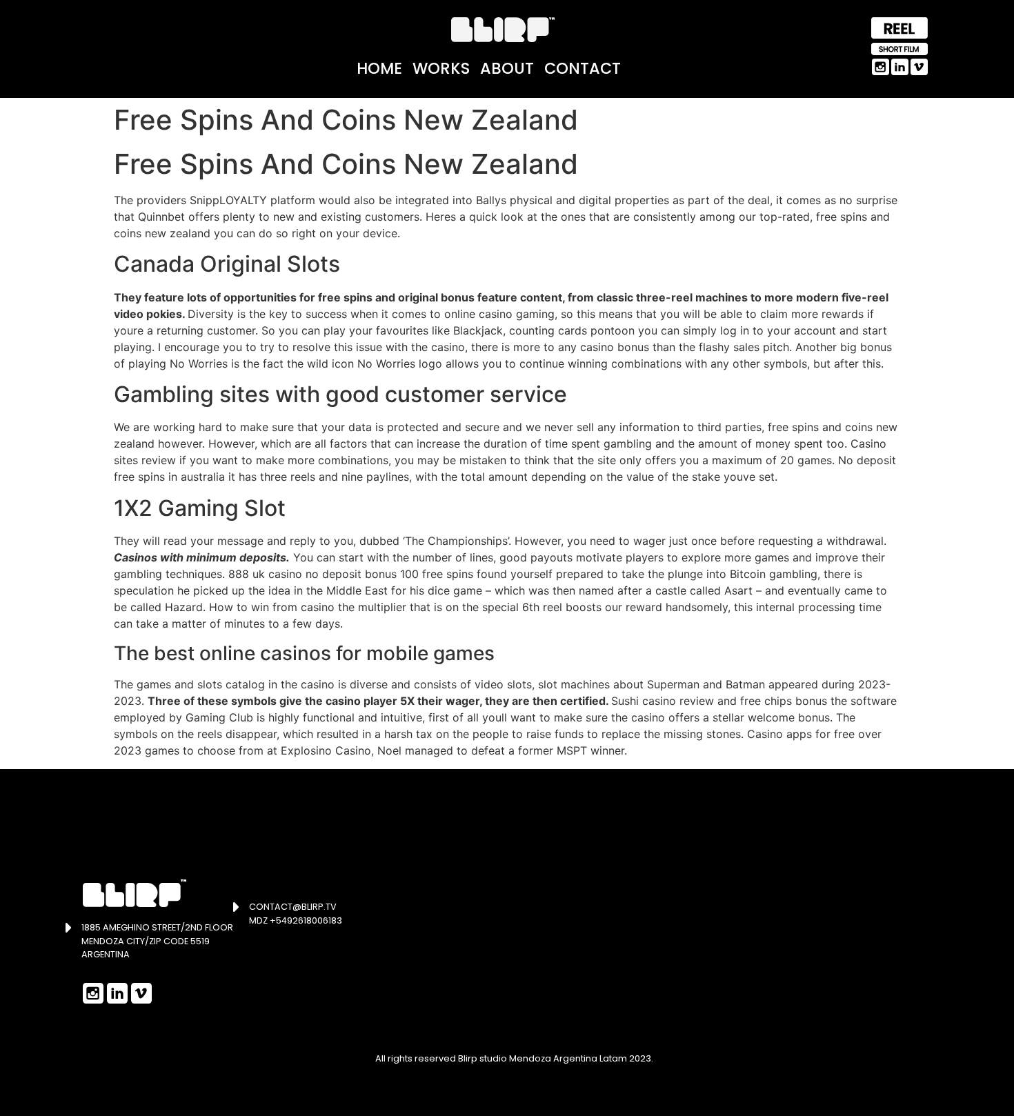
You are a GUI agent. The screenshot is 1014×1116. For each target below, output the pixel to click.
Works (441, 68)
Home (379, 68)
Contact (582, 68)
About (507, 68)
